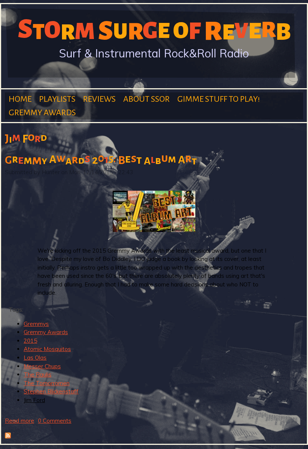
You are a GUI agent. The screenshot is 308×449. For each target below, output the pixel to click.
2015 (30, 340)
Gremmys (36, 323)
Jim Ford (34, 400)
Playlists (57, 99)
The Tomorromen (46, 383)
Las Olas (35, 357)
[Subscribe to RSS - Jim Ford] (8, 436)
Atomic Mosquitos (47, 349)
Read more (19, 420)
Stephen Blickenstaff (51, 391)
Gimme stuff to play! (218, 99)
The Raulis (37, 374)
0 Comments (54, 420)
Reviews (99, 99)
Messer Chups (42, 366)
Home (20, 99)
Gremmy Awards (42, 112)
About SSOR (146, 99)
